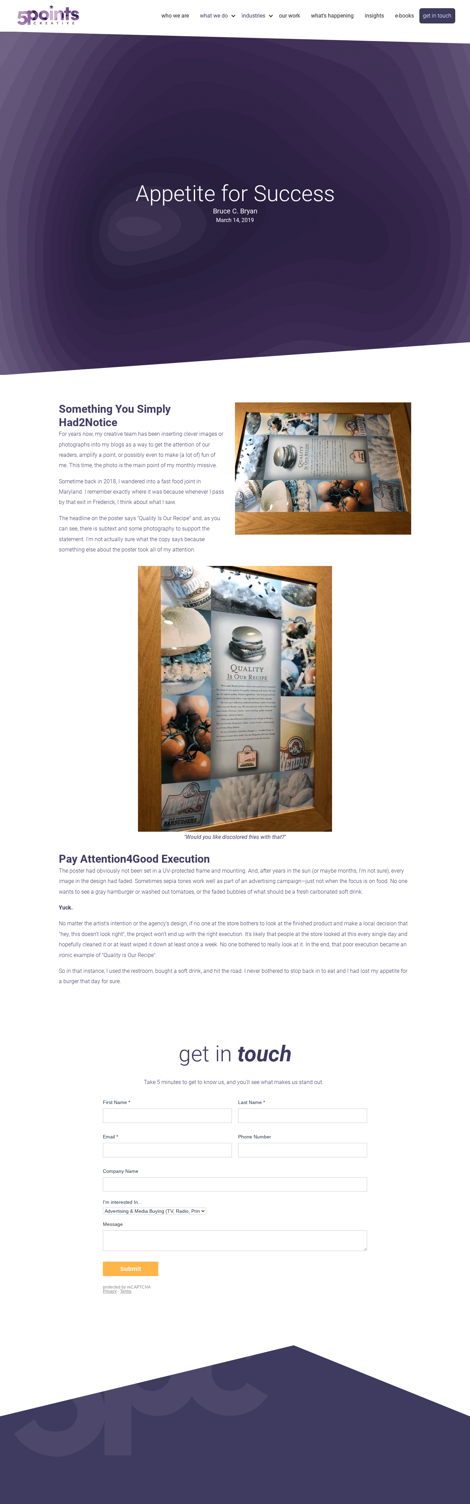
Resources (305, 1425)
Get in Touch (307, 1436)
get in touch (437, 15)
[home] (48, 15)
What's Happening (332, 15)
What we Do (182, 1403)
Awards (250, 1436)
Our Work (289, 15)
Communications (199, 1436)
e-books (404, 15)
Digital (186, 1447)
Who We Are (175, 15)
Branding (190, 1425)
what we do (214, 15)
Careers (125, 1425)
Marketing (191, 1414)
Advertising (192, 1458)
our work (242, 1403)
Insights (374, 15)
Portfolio (252, 1414)
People (125, 1414)
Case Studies (257, 1425)
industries (253, 15)
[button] (215, 15)
